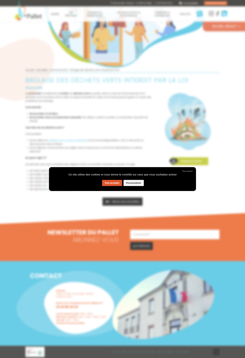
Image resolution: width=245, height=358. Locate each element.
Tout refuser (187, 171)
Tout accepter (112, 183)
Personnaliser (133, 183)
